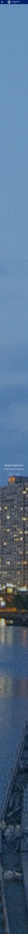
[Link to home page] (14, 2)
